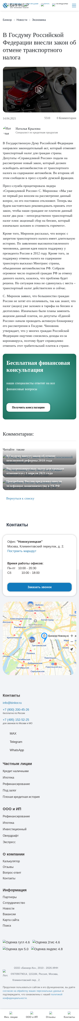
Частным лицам (17, 764)
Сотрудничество (14, 902)
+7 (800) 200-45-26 (16, 709)
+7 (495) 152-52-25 (16, 720)
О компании (13, 854)
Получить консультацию (28, 407)
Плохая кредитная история (21, 796)
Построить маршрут (21, 551)
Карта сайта (11, 919)
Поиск (7, 925)
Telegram (16, 742)
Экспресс (9, 842)
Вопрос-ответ (12, 872)
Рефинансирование (16, 784)
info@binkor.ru (12, 702)
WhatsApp (17, 750)
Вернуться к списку (19, 498)
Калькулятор (11, 861)
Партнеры (10, 897)
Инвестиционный (14, 829)
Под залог (9, 790)
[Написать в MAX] (44, 5)
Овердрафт (11, 835)
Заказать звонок (40, 587)
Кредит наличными (16, 771)
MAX (13, 733)
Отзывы (8, 866)
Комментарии (66, 118)
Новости (8, 908)
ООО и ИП (12, 809)
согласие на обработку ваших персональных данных (32, 991)
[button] (60, 5)
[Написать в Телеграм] (30, 5)
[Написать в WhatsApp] (13, 5)
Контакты (11, 695)
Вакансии (9, 914)
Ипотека (8, 777)
